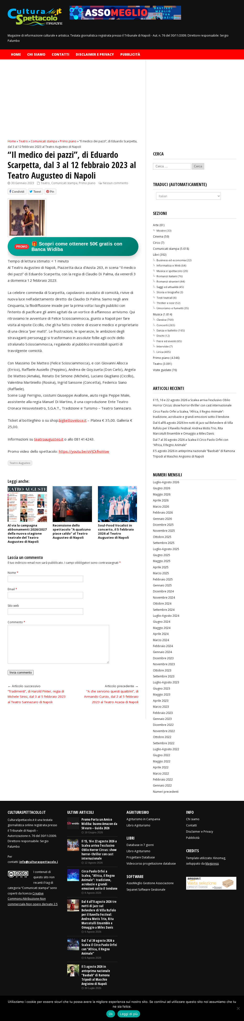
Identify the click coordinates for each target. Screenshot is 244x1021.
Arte (156, 225)
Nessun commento (115, 183)
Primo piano (87, 183)
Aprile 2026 (160, 500)
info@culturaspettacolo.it (39, 862)
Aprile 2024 (160, 634)
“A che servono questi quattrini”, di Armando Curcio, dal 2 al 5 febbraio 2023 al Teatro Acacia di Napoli (111, 696)
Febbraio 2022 (163, 779)
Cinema (158, 236)
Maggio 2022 (161, 761)
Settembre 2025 (163, 543)
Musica (157, 314)
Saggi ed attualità (167, 287)
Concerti (162, 325)
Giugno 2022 (161, 755)
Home (16, 54)
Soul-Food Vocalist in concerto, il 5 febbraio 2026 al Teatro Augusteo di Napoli (116, 531)
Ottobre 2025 (162, 537)
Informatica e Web (169, 265)
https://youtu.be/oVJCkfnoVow (84, 451)
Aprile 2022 (160, 767)
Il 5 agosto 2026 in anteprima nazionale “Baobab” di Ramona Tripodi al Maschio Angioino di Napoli (95, 975)
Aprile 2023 (160, 701)
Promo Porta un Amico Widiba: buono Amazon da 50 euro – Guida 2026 (99, 823)
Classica (161, 319)
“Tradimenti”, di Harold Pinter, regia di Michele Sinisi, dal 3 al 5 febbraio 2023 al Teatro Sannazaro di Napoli (37, 696)
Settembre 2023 (163, 676)
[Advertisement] (73, 103)
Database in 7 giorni (140, 845)
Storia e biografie (168, 292)
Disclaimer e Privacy (95, 54)
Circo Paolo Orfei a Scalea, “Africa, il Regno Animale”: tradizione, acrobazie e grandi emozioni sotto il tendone (99, 880)
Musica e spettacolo (169, 271)
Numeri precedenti (165, 792)
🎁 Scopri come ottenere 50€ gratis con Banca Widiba (69, 246)
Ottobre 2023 (162, 670)
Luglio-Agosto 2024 (166, 616)
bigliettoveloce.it (72, 420)
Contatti (60, 54)
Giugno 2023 (161, 688)
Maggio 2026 (161, 494)
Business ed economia (171, 260)
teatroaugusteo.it (48, 439)
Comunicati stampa (64, 183)
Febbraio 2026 (163, 512)
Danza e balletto (167, 330)
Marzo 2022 (161, 773)
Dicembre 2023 (163, 658)
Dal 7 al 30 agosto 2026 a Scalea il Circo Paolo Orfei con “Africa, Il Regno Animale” (99, 947)
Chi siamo (36, 54)
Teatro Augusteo (20, 463)
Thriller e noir (166, 303)
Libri (156, 255)
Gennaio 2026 (162, 519)
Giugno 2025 (161, 555)
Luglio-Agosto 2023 (166, 682)
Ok (111, 1014)
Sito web (13, 606)
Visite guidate (162, 370)
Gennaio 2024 (162, 652)
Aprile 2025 (160, 567)
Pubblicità (130, 54)
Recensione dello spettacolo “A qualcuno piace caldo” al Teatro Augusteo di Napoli (72, 531)
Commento (16, 622)
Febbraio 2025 (163, 579)
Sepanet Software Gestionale (146, 890)
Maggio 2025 (161, 561)
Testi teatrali (165, 297)
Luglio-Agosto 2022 (166, 749)
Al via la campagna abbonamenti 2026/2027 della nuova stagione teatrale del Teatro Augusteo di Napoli (27, 533)
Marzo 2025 (161, 573)
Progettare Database (141, 857)
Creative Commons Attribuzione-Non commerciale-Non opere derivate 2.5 (33, 898)
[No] (238, 1008)
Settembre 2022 (163, 743)
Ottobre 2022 (162, 737)
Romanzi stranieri (168, 281)
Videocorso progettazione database (151, 863)
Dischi (160, 335)
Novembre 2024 (164, 598)
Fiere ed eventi (166, 341)
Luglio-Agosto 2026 (166, 482)
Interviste (163, 346)
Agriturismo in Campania (143, 819)
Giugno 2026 (161, 488)
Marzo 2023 (161, 707)
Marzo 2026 (161, 507)
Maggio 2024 (161, 628)
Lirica (160, 352)
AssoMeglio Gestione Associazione (150, 883)
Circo (156, 243)
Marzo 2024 (161, 640)
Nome (13, 573)
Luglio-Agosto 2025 (166, 549)
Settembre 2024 (163, 610)
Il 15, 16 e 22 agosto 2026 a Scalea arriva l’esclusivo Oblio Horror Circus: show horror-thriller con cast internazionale (99, 850)
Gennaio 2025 (162, 585)
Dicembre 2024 (163, 591)
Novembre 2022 (164, 731)
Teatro (45, 183)
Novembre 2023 (164, 664)
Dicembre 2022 (163, 725)
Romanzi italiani (167, 276)
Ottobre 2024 (162, 603)
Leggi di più (129, 1014)
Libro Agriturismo (138, 825)
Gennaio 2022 (162, 785)
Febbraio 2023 (163, 713)
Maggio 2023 (161, 694)
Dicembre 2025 (163, 525)
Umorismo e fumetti (170, 308)
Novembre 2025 (164, 531)
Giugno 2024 (161, 622)
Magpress (212, 863)
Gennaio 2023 (162, 719)
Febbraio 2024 (163, 646)
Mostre (161, 230)
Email (12, 589)
